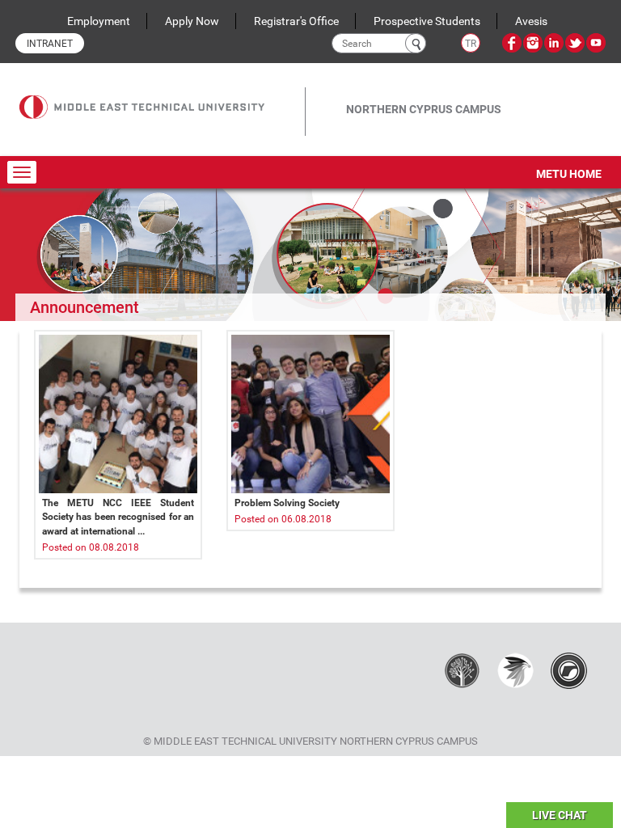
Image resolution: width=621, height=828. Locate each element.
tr (470, 43)
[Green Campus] (515, 669)
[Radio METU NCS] (569, 669)
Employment (98, 21)
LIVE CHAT (559, 815)
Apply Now (192, 21)
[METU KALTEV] (462, 669)
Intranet (50, 43)
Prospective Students (427, 21)
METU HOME (569, 173)
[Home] (162, 95)
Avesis (531, 21)
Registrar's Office (296, 21)
